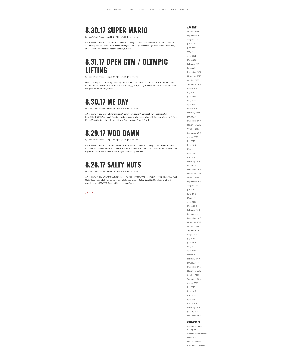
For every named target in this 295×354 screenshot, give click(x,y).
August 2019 (192, 137)
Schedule (118, 10)
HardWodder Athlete (196, 345)
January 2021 (193, 68)
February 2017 (193, 259)
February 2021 (193, 64)
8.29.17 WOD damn (112, 133)
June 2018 (191, 194)
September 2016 (194, 279)
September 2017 (194, 230)
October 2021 (193, 31)
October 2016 (193, 275)
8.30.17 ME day (106, 101)
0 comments (133, 37)
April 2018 (191, 202)
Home (108, 10)
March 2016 (192, 303)
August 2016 (192, 283)
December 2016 (194, 267)
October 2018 (193, 177)
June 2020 (191, 96)
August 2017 (192, 234)
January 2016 (193, 311)
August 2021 (192, 39)
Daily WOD (184, 10)
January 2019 (193, 165)
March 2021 (192, 60)
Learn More (131, 10)
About (142, 10)
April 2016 (191, 299)
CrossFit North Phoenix (96, 37)
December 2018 (194, 169)
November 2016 (194, 271)
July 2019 (191, 141)
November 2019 (194, 125)
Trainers (162, 10)
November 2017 (194, 222)
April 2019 (191, 153)
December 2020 (194, 72)
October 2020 (193, 80)
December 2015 (194, 315)
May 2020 (191, 100)
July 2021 (191, 43)
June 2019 (191, 145)
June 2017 (191, 242)
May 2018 (191, 198)
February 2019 (193, 161)
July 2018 (191, 189)
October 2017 (193, 226)
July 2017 (191, 238)
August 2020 (192, 88)
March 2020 (192, 108)
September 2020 (194, 84)
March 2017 (192, 254)
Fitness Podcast (194, 341)
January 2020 (193, 117)
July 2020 (191, 92)
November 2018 (194, 173)
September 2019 (194, 133)
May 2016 (191, 295)
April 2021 (191, 56)
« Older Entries (91, 193)
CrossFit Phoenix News (197, 333)
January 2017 (193, 263)
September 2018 (194, 181)
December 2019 (194, 121)
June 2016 (191, 291)
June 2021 (191, 47)
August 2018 (192, 185)
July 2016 (191, 287)
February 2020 (193, 112)
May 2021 (191, 51)
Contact (151, 10)
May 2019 (191, 149)
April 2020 (191, 104)
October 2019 (193, 129)
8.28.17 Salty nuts (113, 164)
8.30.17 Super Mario (116, 30)
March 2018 (192, 206)
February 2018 (193, 210)
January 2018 (193, 214)
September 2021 (194, 35)
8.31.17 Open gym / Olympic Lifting (126, 65)
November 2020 (194, 76)
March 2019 (192, 157)
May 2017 (191, 246)
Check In (172, 10)
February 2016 (193, 307)
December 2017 (194, 218)
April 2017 (191, 250)
